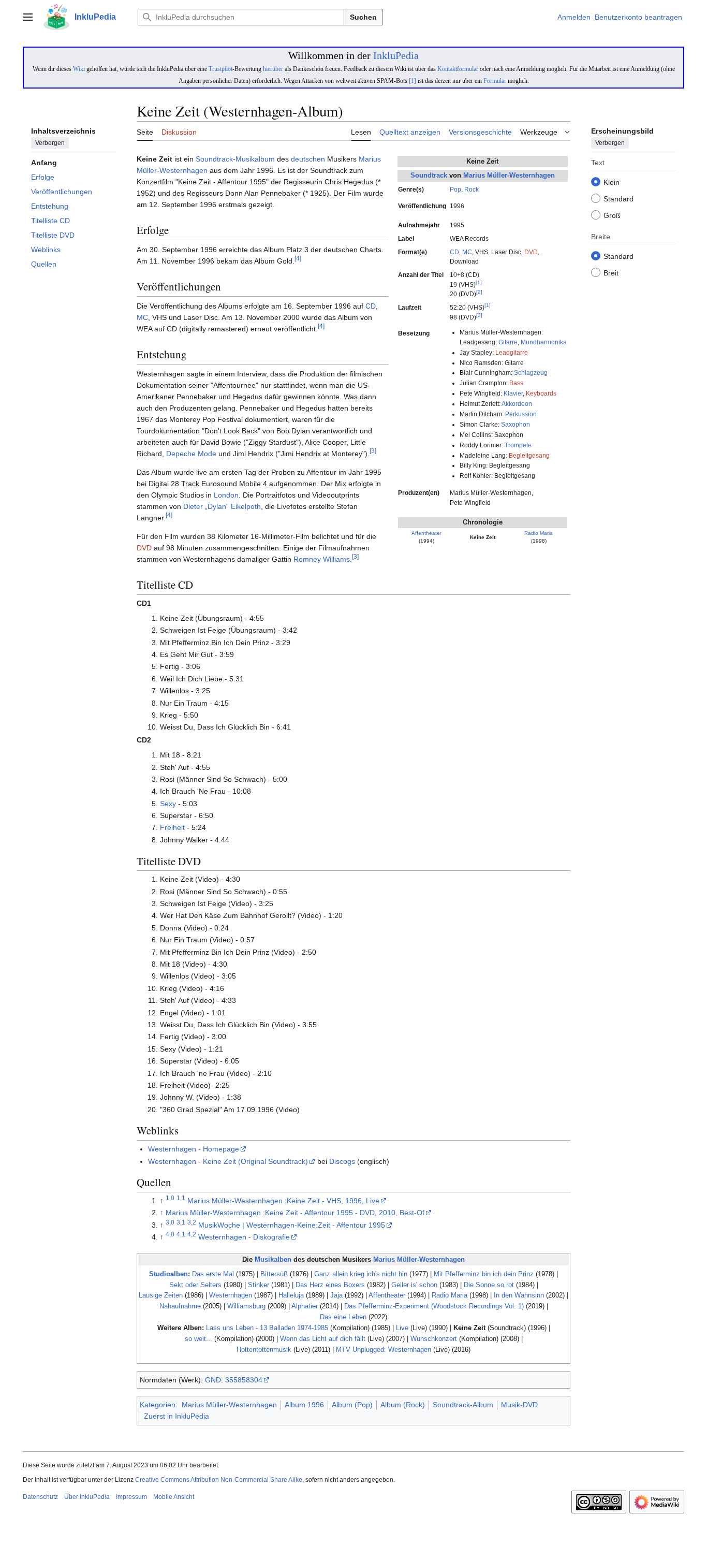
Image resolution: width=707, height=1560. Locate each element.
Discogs (342, 1161)
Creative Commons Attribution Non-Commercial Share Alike (218, 1479)
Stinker (258, 1285)
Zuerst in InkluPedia (176, 1416)
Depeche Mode (191, 453)
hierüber (273, 68)
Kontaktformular (457, 68)
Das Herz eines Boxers (330, 1285)
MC (467, 252)
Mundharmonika (544, 342)
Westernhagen (230, 1295)
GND (213, 1380)
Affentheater (426, 533)
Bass (516, 383)
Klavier (513, 393)
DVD (531, 252)
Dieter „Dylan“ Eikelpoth (222, 506)
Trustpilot (220, 68)
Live (402, 1328)
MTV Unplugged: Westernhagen (383, 1349)
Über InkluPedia (87, 1496)
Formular (494, 80)
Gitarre (508, 342)
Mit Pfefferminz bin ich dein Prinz (484, 1274)
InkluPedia (396, 55)
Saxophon (515, 424)
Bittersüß (274, 1274)
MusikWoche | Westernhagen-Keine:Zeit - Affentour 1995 (291, 1225)
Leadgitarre (511, 352)
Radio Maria (538, 533)
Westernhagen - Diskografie (244, 1237)
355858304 (243, 1380)
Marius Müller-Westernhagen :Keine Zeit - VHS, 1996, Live (283, 1201)
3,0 (170, 1222)
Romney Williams (321, 559)
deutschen (308, 159)
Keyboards (541, 393)
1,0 (170, 1197)
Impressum (131, 1496)
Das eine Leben (343, 1317)
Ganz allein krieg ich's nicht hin (360, 1274)
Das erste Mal (213, 1274)
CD (454, 252)
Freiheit (172, 827)
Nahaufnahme (180, 1306)
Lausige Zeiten (161, 1295)
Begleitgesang (529, 455)
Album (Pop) (352, 1405)
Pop (455, 189)
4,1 (180, 1234)
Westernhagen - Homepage (193, 1149)
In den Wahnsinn (519, 1295)
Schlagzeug (531, 372)
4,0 (170, 1234)
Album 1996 (304, 1405)
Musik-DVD (519, 1405)
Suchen (363, 17)
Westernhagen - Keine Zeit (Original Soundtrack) (228, 1161)
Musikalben (273, 1259)
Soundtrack (428, 175)
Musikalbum (255, 159)
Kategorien (157, 1405)
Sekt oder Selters (195, 1285)
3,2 (191, 1222)
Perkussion (521, 414)
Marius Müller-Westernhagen (509, 175)
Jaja (336, 1295)
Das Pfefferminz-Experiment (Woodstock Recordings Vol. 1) (434, 1306)
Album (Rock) (402, 1405)
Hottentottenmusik (264, 1349)
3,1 (180, 1222)
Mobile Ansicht (173, 1496)
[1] (412, 80)
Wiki (79, 68)
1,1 (180, 1197)
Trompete (518, 445)
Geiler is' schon (414, 1285)
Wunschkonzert (433, 1339)
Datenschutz (40, 1496)
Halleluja (291, 1295)
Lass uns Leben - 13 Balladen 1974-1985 (267, 1328)
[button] (28, 17)
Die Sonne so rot (489, 1285)
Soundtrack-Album (463, 1405)
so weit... (198, 1339)
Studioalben (168, 1274)
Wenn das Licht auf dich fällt (322, 1339)
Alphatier (304, 1306)
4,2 (191, 1234)
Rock (471, 189)
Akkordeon (517, 403)
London (226, 495)
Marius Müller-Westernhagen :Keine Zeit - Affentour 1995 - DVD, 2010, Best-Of (295, 1212)
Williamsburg (246, 1306)
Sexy (168, 803)
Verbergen (50, 143)
